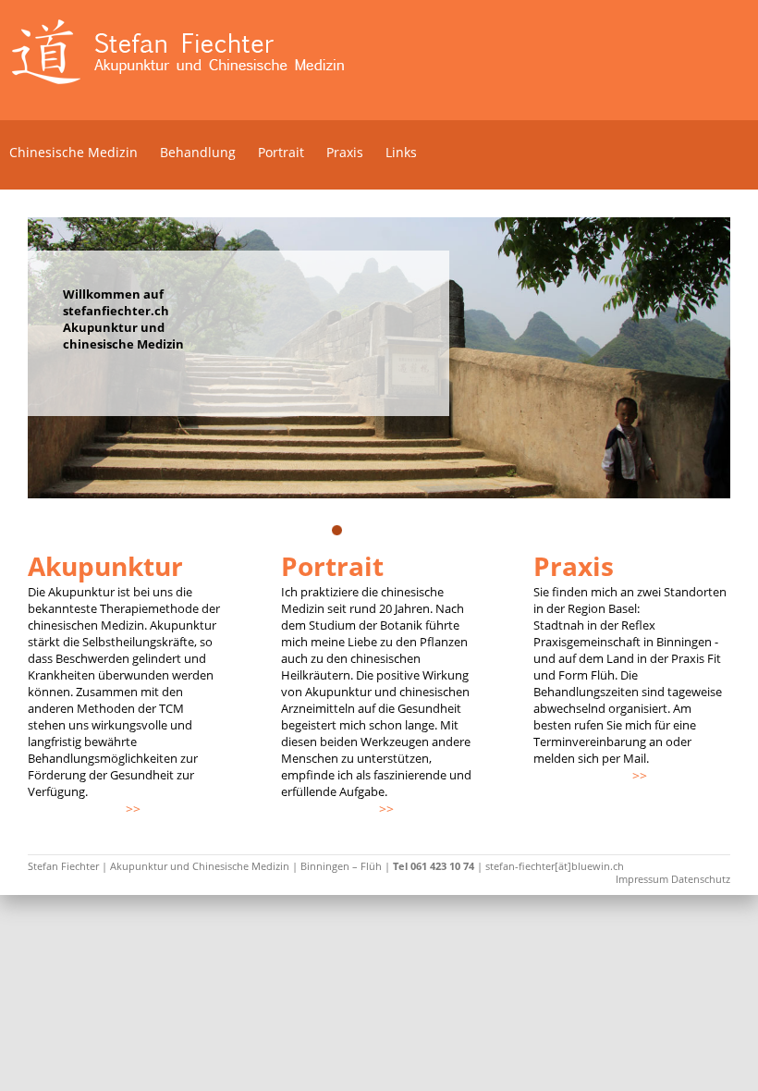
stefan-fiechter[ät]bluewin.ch (554, 866)
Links (401, 152)
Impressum (642, 879)
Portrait (281, 152)
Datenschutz (700, 879)
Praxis (344, 152)
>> (133, 808)
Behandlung (198, 152)
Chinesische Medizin (73, 152)
